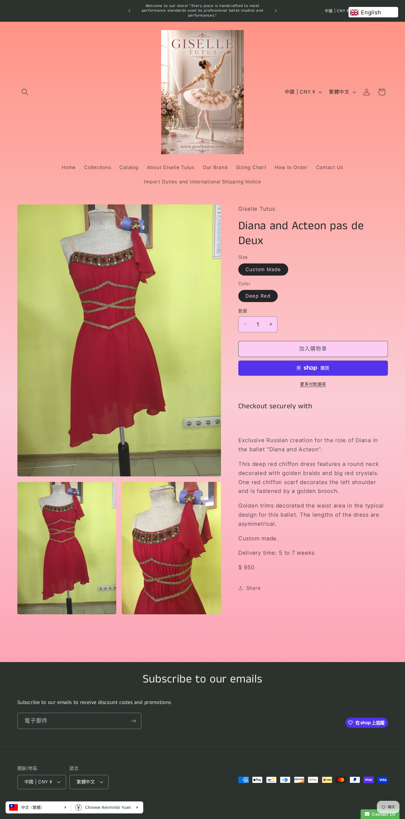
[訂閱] (133, 721)
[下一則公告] (276, 10)
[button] (25, 92)
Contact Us (382, 814)
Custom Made (263, 269)
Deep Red (258, 295)
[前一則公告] (129, 10)
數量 (242, 311)
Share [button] (253, 588)
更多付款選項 (313, 383)
